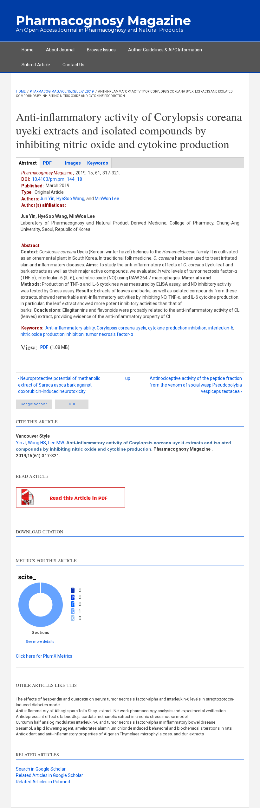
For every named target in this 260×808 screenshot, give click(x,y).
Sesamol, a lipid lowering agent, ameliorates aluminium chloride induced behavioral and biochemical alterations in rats (124, 728)
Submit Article (36, 64)
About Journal (60, 49)
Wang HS (37, 442)
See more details (40, 641)
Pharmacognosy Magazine (103, 20)
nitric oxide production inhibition (52, 334)
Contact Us (73, 64)
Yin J (21, 442)
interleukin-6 (220, 327)
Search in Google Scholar (41, 769)
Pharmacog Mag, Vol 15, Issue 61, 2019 (62, 91)
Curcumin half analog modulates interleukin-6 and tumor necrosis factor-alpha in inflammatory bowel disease (115, 722)
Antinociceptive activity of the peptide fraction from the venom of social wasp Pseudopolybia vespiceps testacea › (195, 385)
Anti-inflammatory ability (70, 327)
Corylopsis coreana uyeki (121, 327)
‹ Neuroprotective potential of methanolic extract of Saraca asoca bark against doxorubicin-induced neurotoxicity (59, 385)
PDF (44, 347)
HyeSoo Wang (70, 198)
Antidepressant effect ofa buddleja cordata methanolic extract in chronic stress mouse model (102, 716)
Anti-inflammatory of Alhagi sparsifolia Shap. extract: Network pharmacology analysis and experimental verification (121, 710)
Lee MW (56, 442)
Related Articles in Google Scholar (49, 775)
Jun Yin (47, 198)
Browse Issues (101, 49)
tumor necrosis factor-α (109, 334)
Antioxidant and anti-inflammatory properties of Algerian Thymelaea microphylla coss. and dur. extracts (110, 734)
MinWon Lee (107, 198)
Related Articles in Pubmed (43, 781)
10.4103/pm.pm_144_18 (57, 179)
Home (28, 49)
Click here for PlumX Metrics (44, 656)
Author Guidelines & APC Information (165, 49)
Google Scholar (34, 404)
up (127, 378)
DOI (72, 404)
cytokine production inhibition (177, 327)
